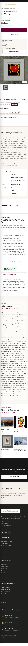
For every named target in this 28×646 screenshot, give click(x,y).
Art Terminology (4, 547)
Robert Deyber (6, 8)
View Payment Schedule (14, 51)
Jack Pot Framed (5, 449)
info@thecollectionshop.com (6, 528)
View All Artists (4, 579)
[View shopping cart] (25, 4)
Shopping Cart (4, 556)
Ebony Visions (4, 572)
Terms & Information (4, 637)
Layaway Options (4, 543)
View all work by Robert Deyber (9, 308)
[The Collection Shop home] (13, 4)
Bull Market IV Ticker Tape (6, 430)
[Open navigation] (3, 4)
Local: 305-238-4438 (5, 527)
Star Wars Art (3, 593)
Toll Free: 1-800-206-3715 (6, 525)
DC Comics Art (4, 568)
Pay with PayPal (14, 34)
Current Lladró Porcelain (5, 587)
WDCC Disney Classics (5, 598)
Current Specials (4, 600)
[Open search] (22, 4)
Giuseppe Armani (4, 566)
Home (2, 8)
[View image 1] (5, 87)
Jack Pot (16, 430)
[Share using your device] (15, 112)
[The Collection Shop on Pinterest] (9, 532)
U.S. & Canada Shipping (6, 545)
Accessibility (3, 549)
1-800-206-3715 (12, 48)
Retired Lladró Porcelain (5, 589)
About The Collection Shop (6, 541)
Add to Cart (14, 30)
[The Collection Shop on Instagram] (6, 532)
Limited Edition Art (4, 577)
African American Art (5, 564)
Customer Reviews (4, 554)
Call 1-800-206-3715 (14, 476)
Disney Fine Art (4, 570)
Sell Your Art (3, 602)
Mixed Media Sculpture (5, 591)
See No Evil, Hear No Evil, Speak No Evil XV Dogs (20, 450)
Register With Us (4, 551)
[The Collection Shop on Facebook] (2, 532)
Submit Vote (14, 104)
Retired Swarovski (4, 595)
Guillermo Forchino (4, 575)
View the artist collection (8, 412)
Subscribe (16, 637)
